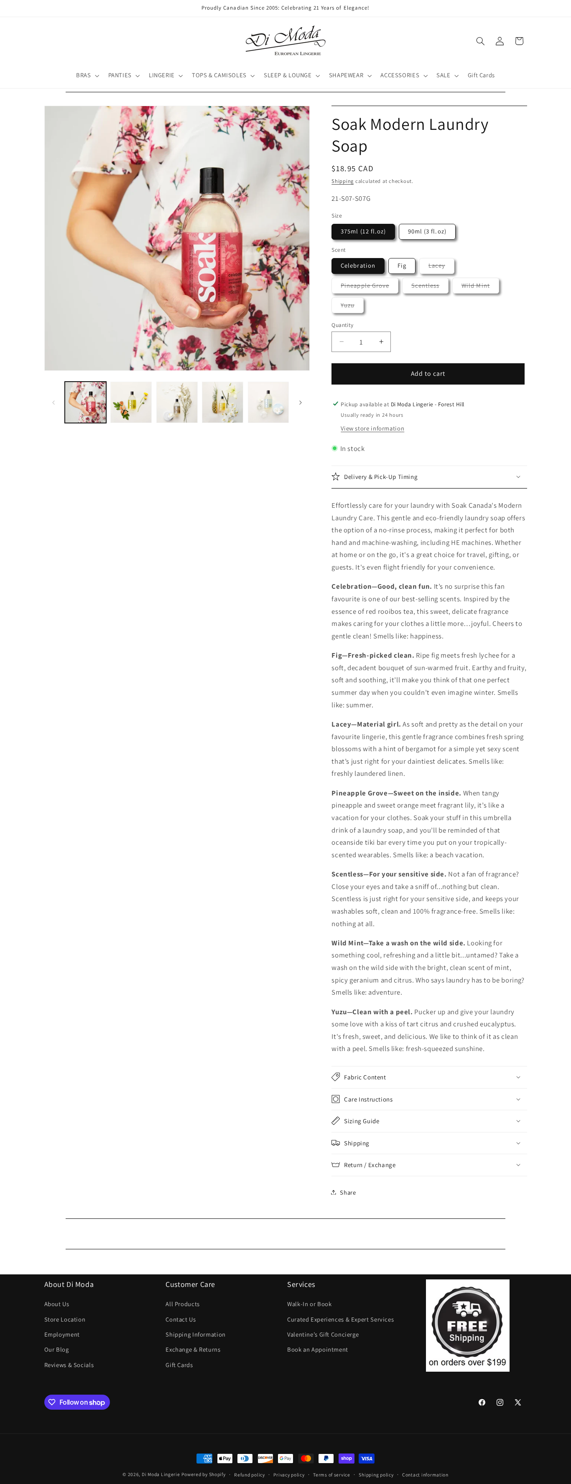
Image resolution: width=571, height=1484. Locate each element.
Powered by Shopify (203, 1474)
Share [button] (348, 1192)
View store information (372, 428)
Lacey (441, 267)
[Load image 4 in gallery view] (222, 402)
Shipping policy (376, 1474)
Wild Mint (480, 287)
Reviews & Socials (69, 1365)
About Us (56, 1304)
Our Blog (56, 1349)
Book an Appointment (317, 1349)
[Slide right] (300, 402)
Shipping (342, 180)
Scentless (430, 287)
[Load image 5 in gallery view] (268, 402)
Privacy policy (288, 1474)
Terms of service (331, 1474)
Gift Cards (179, 1365)
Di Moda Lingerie (161, 1474)
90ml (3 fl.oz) (427, 231)
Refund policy (249, 1474)
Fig (402, 265)
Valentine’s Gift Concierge (323, 1334)
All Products (183, 1304)
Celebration (358, 265)
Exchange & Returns (193, 1349)
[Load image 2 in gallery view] (131, 402)
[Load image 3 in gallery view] (177, 402)
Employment (62, 1334)
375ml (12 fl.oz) (363, 231)
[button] (86, 75)
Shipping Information (196, 1334)
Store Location (65, 1319)
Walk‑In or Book (309, 1304)
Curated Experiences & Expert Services (340, 1319)
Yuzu (352, 306)
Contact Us (181, 1319)
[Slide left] (53, 402)
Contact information (425, 1474)
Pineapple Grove (369, 287)
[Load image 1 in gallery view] (85, 402)
